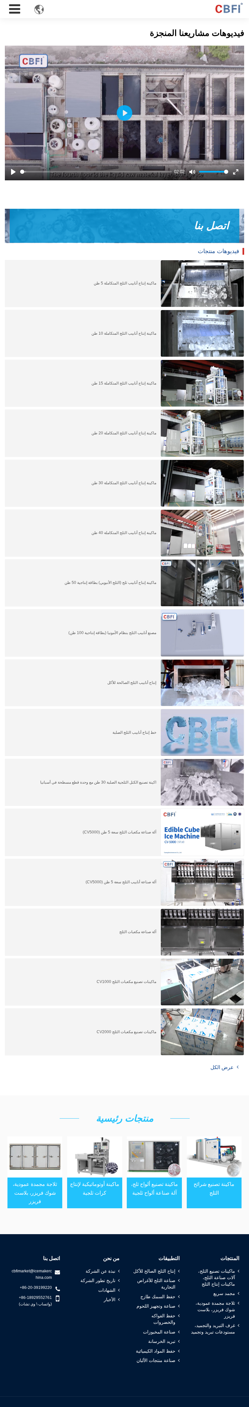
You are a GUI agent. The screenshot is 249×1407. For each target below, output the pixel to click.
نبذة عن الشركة (100, 1271)
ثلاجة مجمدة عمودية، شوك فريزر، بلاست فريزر (35, 1192)
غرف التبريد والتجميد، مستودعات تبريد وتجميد (213, 1328)
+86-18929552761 (35, 1297)
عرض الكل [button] (222, 1067)
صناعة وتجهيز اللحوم (155, 1306)
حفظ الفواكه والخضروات (163, 1319)
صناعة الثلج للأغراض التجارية (156, 1284)
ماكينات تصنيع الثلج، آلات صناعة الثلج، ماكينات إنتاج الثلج (216, 1277)
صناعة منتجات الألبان (155, 1360)
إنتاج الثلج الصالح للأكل (154, 1271)
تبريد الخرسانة (161, 1341)
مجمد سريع (224, 1293)
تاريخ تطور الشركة (97, 1280)
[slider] (96, 172)
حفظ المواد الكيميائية (155, 1351)
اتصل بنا (51, 1258)
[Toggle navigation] (14, 9)
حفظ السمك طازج (157, 1296)
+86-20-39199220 (36, 1287)
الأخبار (109, 1299)
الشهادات (106, 1290)
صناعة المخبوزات (159, 1331)
